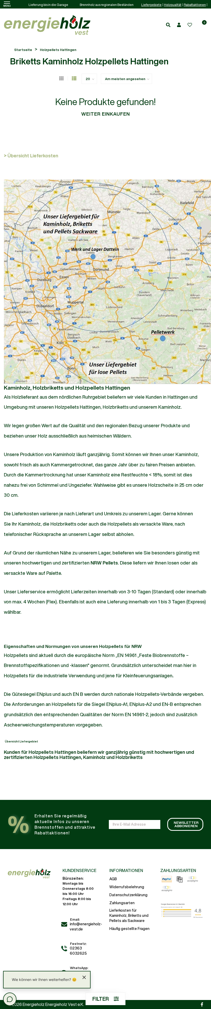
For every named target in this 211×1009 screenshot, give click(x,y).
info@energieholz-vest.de (86, 926)
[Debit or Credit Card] (166, 889)
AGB (113, 879)
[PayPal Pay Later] (192, 879)
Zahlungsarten (122, 903)
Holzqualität (172, 4)
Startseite (23, 50)
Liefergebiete (151, 4)
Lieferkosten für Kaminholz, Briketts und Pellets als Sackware (128, 915)
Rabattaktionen (195, 4)
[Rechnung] (179, 879)
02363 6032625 (78, 950)
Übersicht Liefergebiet (21, 741)
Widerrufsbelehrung (126, 887)
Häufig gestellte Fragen (129, 928)
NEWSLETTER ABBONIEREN (186, 824)
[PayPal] (166, 879)
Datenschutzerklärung (128, 895)
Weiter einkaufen (105, 114)
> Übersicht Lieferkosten (31, 155)
